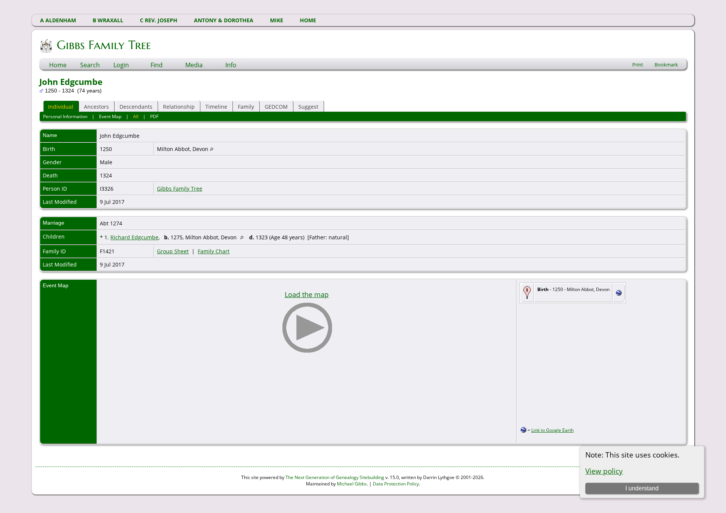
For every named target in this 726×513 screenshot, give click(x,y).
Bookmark (666, 64)
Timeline (216, 106)
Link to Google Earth (552, 430)
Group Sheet (173, 251)
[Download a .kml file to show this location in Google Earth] (619, 293)
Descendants (135, 106)
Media (194, 65)
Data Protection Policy (396, 484)
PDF (154, 116)
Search (90, 65)
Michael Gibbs (352, 484)
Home (58, 65)
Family (246, 106)
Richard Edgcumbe (134, 237)
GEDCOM (276, 106)
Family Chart (214, 251)
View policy (604, 471)
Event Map (110, 116)
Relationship (179, 106)
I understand (642, 488)
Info (230, 65)
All (135, 116)
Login (121, 65)
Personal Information (65, 116)
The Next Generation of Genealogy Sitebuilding (334, 477)
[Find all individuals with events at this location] (211, 149)
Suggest (308, 106)
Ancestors (96, 106)
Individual (60, 106)
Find (156, 65)
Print (637, 64)
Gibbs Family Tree (104, 44)
